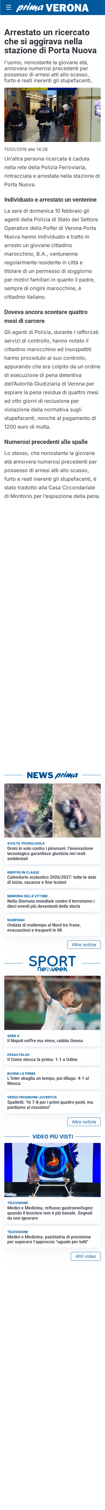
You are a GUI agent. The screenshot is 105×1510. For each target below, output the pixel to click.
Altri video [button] (85, 1256)
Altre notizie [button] (84, 944)
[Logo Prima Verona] (52, 7)
